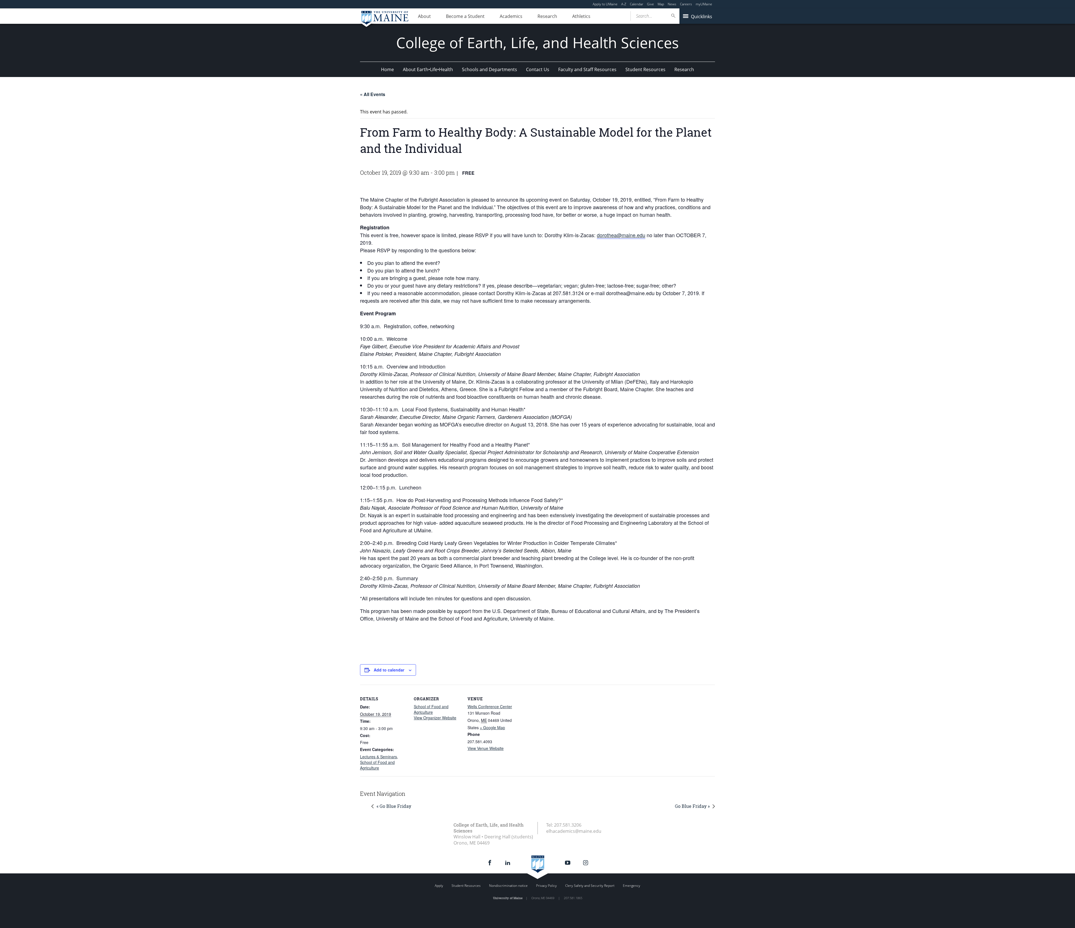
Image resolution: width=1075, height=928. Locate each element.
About (424, 16)
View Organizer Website (435, 718)
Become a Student (465, 16)
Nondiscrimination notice (508, 885)
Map (661, 4)
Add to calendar (389, 670)
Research (547, 16)
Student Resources (645, 69)
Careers (686, 4)
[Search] (673, 16)
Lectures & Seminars (378, 756)
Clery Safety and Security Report (589, 885)
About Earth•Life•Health (428, 69)
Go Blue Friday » (692, 806)
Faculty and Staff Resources (587, 69)
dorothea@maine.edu (621, 235)
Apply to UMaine (605, 4)
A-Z (623, 4)
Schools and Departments (489, 69)
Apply (439, 885)
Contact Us (537, 69)
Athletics (581, 16)
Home (387, 69)
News (672, 4)
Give (650, 4)
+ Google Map (492, 727)
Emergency (631, 885)
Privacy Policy (546, 885)
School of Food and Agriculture (377, 765)
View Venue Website (486, 748)
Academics (511, 16)
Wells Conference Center (490, 706)
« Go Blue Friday (394, 806)
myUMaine (704, 4)
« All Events (372, 94)
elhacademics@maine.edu (573, 831)
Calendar (636, 4)
